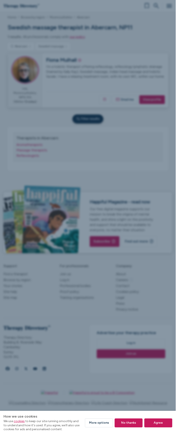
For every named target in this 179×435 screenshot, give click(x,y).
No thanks (128, 423)
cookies (19, 421)
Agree (158, 423)
